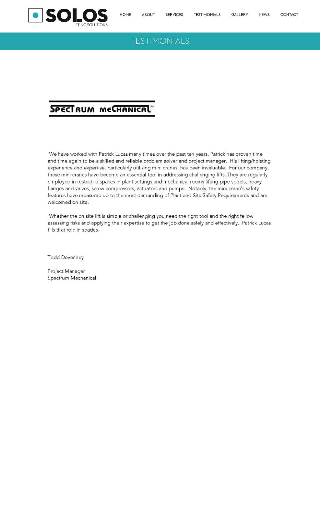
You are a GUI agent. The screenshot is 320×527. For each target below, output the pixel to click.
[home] (68, 16)
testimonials (207, 15)
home (125, 15)
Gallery (239, 15)
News (264, 15)
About (148, 15)
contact (289, 15)
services (174, 15)
